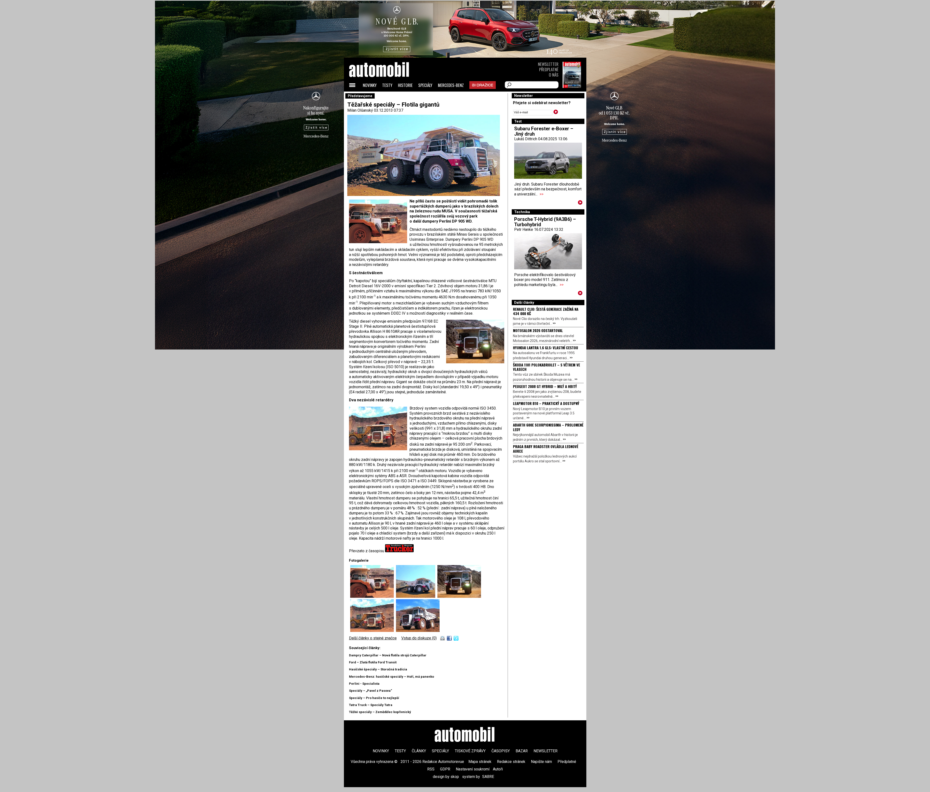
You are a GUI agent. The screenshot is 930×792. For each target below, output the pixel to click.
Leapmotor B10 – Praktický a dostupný (546, 403)
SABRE (488, 776)
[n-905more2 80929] (416, 596)
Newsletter (548, 64)
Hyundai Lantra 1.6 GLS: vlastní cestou (545, 347)
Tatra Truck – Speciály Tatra (370, 705)
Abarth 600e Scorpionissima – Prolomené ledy (548, 427)
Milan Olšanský (360, 110)
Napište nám (541, 761)
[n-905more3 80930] (459, 596)
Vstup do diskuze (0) (419, 638)
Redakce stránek (511, 761)
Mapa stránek (479, 761)
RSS (430, 769)
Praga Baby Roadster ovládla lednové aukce (545, 448)
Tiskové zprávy (470, 751)
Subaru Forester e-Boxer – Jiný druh (543, 131)
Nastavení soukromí (472, 769)
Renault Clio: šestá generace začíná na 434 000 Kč (545, 311)
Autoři (498, 769)
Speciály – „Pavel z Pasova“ (370, 690)
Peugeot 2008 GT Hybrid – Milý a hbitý (545, 386)
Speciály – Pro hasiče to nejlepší (374, 698)
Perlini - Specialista (364, 683)
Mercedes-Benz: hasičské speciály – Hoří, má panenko (391, 676)
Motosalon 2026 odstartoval (538, 330)
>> (541, 194)
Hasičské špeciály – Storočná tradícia (378, 669)
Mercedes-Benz (451, 85)
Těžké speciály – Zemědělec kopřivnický (380, 712)
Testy (387, 85)
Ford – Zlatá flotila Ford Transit (372, 662)
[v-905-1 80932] (373, 630)
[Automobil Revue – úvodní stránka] (385, 97)
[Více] (580, 203)
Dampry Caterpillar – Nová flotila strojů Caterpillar (387, 655)
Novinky (370, 85)
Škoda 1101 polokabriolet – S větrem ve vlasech (546, 367)
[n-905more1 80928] (373, 596)
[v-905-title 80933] (418, 630)
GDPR (445, 769)
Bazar (522, 751)
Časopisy (500, 751)
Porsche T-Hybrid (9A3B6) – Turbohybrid (545, 221)
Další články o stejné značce (373, 638)
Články (419, 751)
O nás (553, 75)
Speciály (425, 85)
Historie (405, 85)
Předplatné (548, 69)
